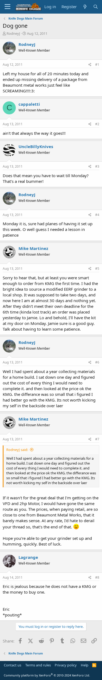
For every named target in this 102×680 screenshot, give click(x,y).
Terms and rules (38, 665)
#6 (97, 362)
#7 (97, 439)
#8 (97, 577)
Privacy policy (66, 665)
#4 (97, 214)
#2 (97, 124)
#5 (97, 268)
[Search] (95, 7)
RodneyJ (13, 33)
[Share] (89, 65)
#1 (97, 64)
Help (84, 665)
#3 (97, 166)
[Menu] (7, 7)
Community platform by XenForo (47, 675)
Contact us (12, 665)
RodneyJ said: (17, 449)
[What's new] (84, 7)
